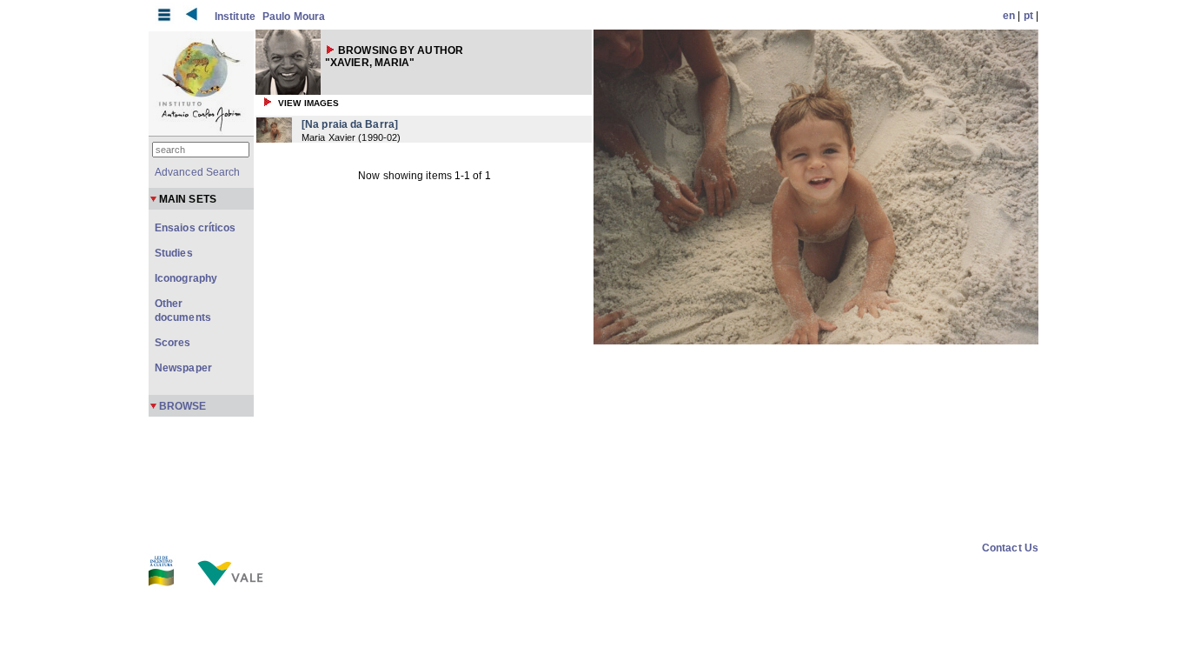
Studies (174, 253)
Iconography (186, 278)
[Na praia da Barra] (350, 124)
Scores (173, 343)
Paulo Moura (293, 16)
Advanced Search (198, 172)
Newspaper (183, 368)
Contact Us (1010, 548)
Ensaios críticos (195, 228)
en (1009, 16)
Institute (235, 16)
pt (1028, 16)
